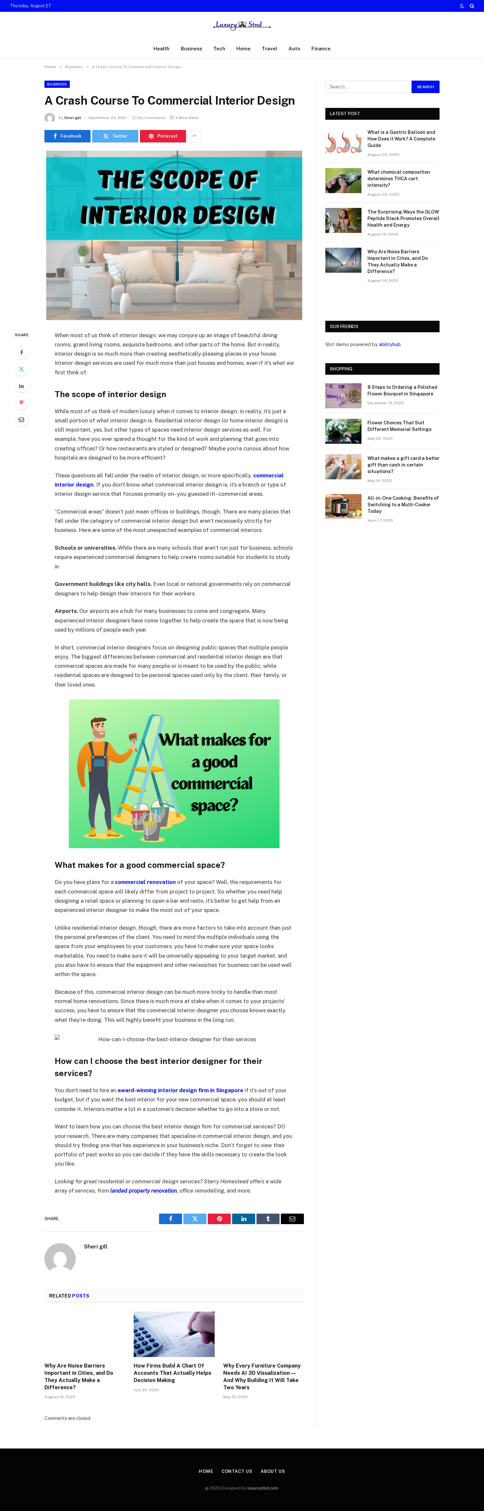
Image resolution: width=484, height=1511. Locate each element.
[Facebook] (21, 352)
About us (273, 1471)
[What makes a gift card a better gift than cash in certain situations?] (343, 466)
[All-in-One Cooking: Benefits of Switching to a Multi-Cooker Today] (343, 506)
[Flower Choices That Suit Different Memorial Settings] (343, 431)
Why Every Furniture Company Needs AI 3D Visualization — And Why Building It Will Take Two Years (262, 1376)
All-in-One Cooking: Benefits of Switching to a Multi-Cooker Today (403, 504)
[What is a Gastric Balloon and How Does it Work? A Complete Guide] (343, 140)
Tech (219, 48)
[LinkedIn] (21, 385)
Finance (321, 48)
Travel (269, 48)
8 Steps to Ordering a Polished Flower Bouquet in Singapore (402, 390)
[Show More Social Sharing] (194, 136)
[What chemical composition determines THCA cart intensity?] (343, 180)
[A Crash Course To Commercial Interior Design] (174, 235)
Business (191, 48)
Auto (294, 48)
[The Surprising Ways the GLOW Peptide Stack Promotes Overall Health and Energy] (343, 220)
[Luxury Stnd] (242, 26)
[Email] (21, 419)
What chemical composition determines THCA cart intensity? (398, 178)
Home (243, 48)
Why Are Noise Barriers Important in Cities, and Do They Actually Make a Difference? (78, 1376)
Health (161, 48)
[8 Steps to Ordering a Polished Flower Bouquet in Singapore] (343, 395)
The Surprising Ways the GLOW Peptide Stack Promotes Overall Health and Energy (403, 218)
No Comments (152, 117)
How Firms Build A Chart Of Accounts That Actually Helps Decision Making (172, 1373)
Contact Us (237, 1471)
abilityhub (390, 344)
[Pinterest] (21, 402)
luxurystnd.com (263, 1488)
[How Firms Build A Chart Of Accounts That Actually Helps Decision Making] (174, 1334)
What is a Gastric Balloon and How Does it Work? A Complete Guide (401, 139)
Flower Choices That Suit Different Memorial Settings (399, 426)
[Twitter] (21, 369)
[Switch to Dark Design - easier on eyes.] (462, 6)
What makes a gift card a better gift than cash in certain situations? (403, 465)
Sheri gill (72, 117)
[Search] (471, 6)
